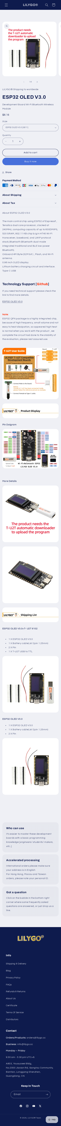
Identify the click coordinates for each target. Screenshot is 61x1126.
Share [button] (8, 172)
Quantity (6, 135)
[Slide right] (37, 82)
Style (4, 121)
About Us (11, 998)
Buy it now (30, 161)
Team (38, 1118)
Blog (8, 971)
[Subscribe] (47, 1094)
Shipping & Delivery (16, 964)
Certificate (11, 1005)
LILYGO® (32, 1118)
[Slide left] (24, 82)
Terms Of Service (15, 1012)
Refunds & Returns (15, 991)
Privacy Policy (13, 978)
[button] (6, 4)
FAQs (9, 985)
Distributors (12, 1019)
